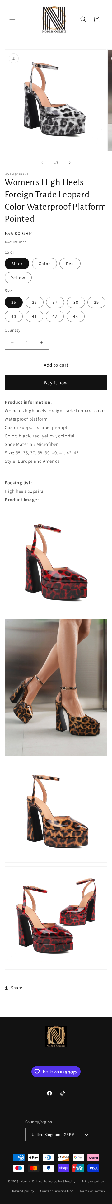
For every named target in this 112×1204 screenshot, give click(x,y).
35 (13, 302)
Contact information (57, 1191)
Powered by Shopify (60, 1181)
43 (75, 316)
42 (54, 316)
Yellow (18, 277)
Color (44, 263)
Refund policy (23, 1191)
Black (17, 263)
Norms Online (32, 1181)
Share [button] (16, 987)
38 (75, 302)
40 (13, 316)
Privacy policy (92, 1181)
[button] (12, 19)
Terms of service (93, 1191)
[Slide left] (42, 163)
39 (96, 302)
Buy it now (56, 383)
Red (70, 263)
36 (34, 302)
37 (55, 302)
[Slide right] (70, 163)
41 (34, 316)
